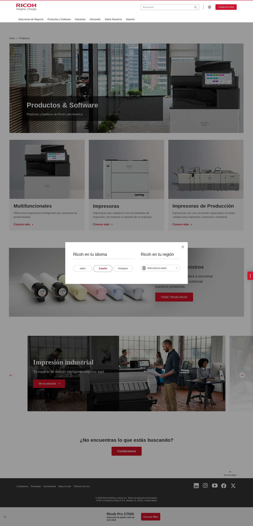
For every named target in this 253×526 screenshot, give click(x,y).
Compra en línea (226, 7)
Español (103, 268)
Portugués (123, 268)
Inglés (83, 268)
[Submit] (195, 7)
